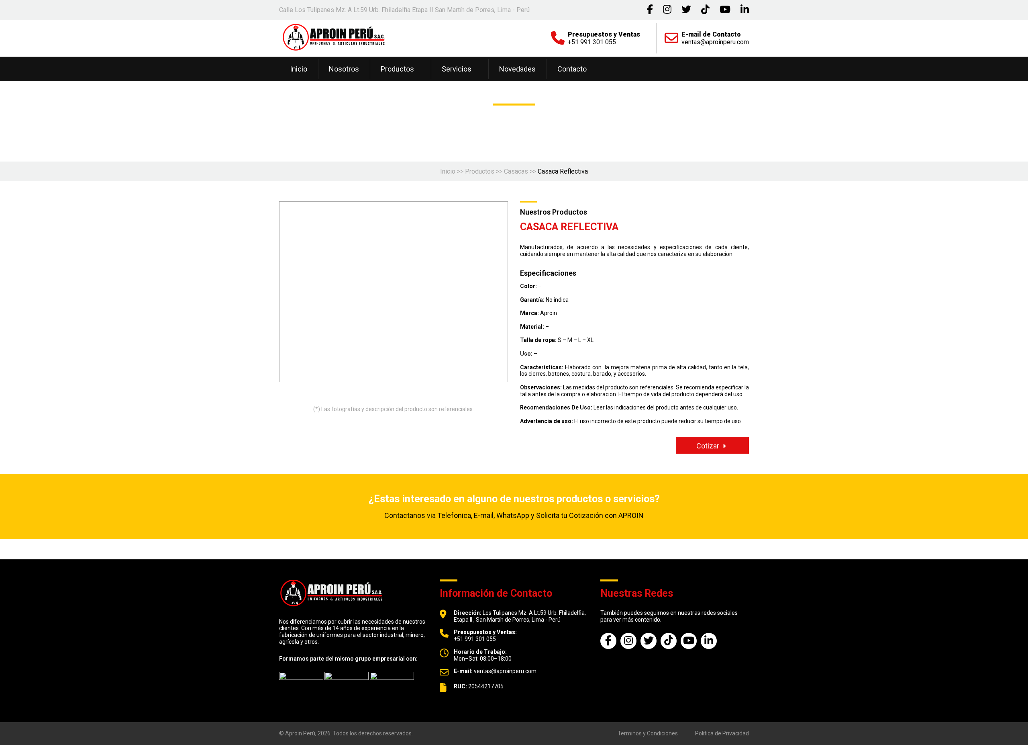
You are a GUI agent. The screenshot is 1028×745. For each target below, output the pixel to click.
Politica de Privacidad (722, 733)
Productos (397, 69)
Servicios (456, 69)
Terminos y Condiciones (648, 733)
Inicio (298, 69)
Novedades (517, 69)
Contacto (572, 69)
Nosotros (344, 69)
